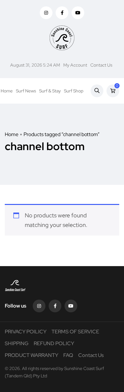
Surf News (26, 91)
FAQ (68, 355)
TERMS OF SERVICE (75, 331)
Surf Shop (73, 91)
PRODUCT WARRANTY (31, 355)
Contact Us (101, 65)
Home (7, 91)
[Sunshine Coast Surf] (62, 37)
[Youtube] (71, 306)
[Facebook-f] (55, 306)
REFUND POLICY (54, 343)
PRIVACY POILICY (25, 331)
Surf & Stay (50, 91)
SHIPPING (17, 343)
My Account (75, 65)
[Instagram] (39, 306)
